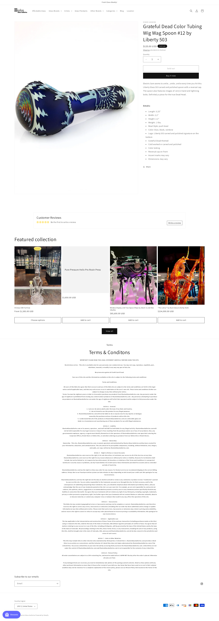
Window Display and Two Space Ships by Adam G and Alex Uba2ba (132, 309)
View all (109, 331)
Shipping (146, 50)
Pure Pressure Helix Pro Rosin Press (83, 269)
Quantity (146, 54)
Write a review (174, 222)
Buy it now (171, 75)
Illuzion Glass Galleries (27, 615)
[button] (55, 11)
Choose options (38, 320)
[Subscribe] (57, 584)
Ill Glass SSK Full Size (22, 308)
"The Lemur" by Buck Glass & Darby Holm (173, 308)
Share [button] (148, 167)
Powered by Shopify (42, 615)
